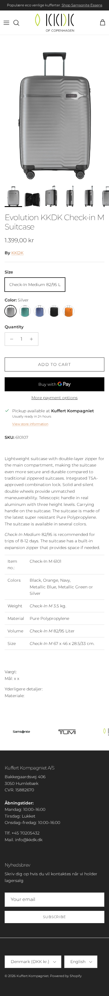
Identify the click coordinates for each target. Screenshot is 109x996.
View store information (30, 424)
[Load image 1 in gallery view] (54, 108)
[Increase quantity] (33, 339)
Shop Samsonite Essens (82, 5)
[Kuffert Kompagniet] (54, 22)
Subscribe (54, 917)
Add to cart (54, 364)
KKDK (17, 252)
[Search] (19, 22)
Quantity (14, 326)
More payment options (54, 397)
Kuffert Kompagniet (33, 976)
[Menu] (6, 22)
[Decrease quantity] (10, 339)
